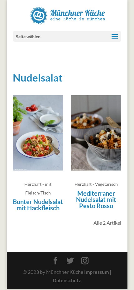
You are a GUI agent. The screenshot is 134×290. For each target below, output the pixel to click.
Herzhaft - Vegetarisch (96, 184)
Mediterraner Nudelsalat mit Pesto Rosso (96, 199)
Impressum (96, 272)
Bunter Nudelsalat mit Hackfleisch (38, 205)
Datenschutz (67, 280)
